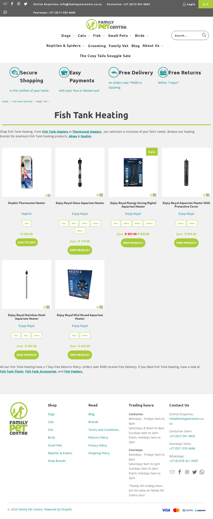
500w (126, 223)
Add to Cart (27, 242)
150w (95, 223)
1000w (149, 223)
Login (191, 4)
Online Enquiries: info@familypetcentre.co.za (67, 4)
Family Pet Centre (30, 509)
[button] (68, 36)
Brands (93, 422)
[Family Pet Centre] (106, 25)
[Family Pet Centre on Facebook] (12, 4)
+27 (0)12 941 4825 (182, 436)
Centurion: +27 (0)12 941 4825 (128, 4)
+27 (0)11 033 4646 (182, 448)
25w (27, 223)
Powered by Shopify (58, 509)
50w (74, 223)
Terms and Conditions (103, 430)
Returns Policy (98, 437)
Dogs (51, 414)
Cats (51, 422)
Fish (50, 430)
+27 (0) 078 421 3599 (183, 461)
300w (181, 223)
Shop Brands (57, 461)
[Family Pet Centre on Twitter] (25, 4)
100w (84, 223)
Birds (51, 437)
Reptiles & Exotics (60, 453)
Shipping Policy (99, 453)
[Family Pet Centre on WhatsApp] (5, 12)
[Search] (204, 35)
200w (80, 230)
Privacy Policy (97, 445)
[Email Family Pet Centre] (5, 4)
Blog (91, 414)
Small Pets (55, 445)
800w (137, 223)
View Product (80, 250)
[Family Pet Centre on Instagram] (18, 4)
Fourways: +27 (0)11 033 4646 (54, 12)
